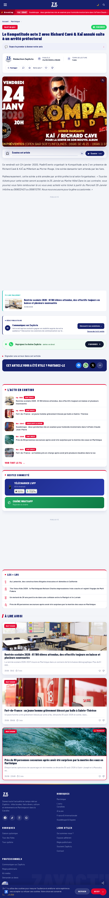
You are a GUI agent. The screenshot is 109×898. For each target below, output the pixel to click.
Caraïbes (61, 806)
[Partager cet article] (102, 883)
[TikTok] (12, 818)
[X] (93, 365)
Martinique (15, 21)
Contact (60, 851)
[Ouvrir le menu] (5, 5)
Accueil (5, 21)
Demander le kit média (95, 331)
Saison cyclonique (10, 833)
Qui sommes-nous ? (65, 833)
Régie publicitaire (64, 842)
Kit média (6, 873)
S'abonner (100, 27)
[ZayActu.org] (54, 5)
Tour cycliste (7, 842)
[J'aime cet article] (46, 67)
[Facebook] (78, 365)
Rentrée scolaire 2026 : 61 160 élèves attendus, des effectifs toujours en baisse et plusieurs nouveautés (52, 656)
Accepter (98, 891)
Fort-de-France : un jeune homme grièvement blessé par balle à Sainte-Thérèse (50, 710)
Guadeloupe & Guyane (66, 819)
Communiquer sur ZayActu (13, 864)
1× (82, 153)
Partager (13, 68)
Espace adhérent (64, 837)
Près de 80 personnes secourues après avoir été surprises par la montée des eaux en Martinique (54, 761)
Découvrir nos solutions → (91, 326)
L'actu (59, 803)
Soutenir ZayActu (64, 846)
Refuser (82, 891)
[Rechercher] (104, 5)
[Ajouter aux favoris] (29, 67)
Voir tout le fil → (15, 462)
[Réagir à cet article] (23, 67)
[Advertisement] (54, 220)
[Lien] (100, 365)
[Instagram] (19, 818)
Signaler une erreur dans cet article (21, 356)
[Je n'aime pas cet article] (52, 67)
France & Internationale (67, 815)
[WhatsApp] (86, 365)
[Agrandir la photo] (54, 112)
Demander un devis (10, 877)
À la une (60, 811)
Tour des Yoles (8, 837)
